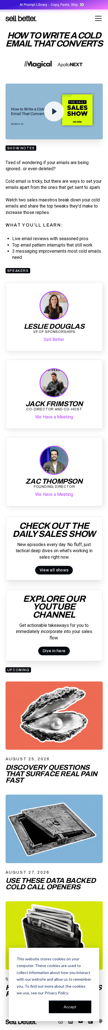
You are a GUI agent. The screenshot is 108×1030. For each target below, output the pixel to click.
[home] (21, 18)
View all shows (54, 570)
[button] (97, 18)
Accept (70, 1006)
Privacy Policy (56, 992)
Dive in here (54, 651)
